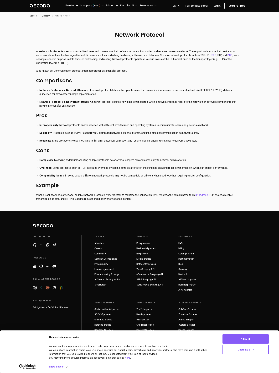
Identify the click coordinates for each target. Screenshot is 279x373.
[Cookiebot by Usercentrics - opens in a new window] (27, 366)
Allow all (246, 339)
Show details (56, 366)
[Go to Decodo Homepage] (40, 5)
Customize (244, 349)
